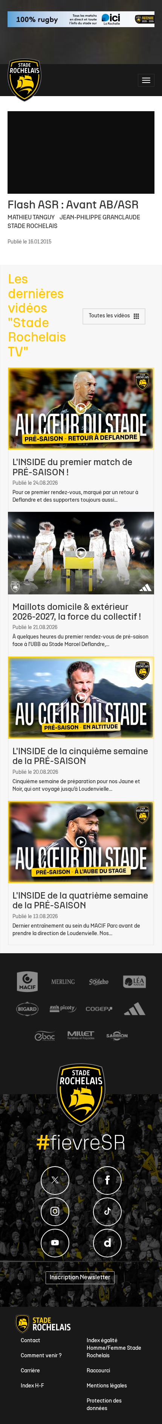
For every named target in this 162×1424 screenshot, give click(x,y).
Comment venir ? (41, 1356)
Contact (30, 1340)
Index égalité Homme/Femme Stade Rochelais (114, 1348)
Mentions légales (107, 1386)
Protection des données (104, 1405)
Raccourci (98, 1371)
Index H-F (32, 1386)
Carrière (30, 1371)
